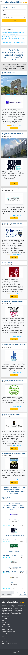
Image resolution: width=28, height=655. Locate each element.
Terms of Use (4, 640)
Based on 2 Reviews (17, 254)
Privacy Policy (4, 638)
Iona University (8, 262)
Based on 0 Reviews (17, 336)
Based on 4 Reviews (17, 181)
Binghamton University (14, 551)
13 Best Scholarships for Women (8, 631)
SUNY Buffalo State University (14, 583)
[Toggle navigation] (1, 2)
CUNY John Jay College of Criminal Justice (12, 134)
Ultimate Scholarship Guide (7, 629)
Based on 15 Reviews (16, 125)
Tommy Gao (9, 157)
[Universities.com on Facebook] (13, 652)
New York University (9, 72)
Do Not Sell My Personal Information (9, 643)
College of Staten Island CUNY (12, 189)
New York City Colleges (6, 497)
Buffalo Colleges (5, 498)
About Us (4, 622)
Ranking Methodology (6, 624)
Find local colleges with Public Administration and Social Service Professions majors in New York (13, 38)
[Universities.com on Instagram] (15, 652)
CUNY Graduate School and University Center (13, 345)
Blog (3, 620)
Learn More (14, 128)
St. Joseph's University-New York (13, 223)
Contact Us (4, 636)
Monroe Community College (12, 414)
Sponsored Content (6, 24)
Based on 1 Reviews (17, 215)
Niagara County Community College (14, 453)
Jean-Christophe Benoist (12, 94)
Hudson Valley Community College (13, 380)
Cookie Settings (5, 641)
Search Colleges (5, 618)
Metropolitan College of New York (13, 301)
